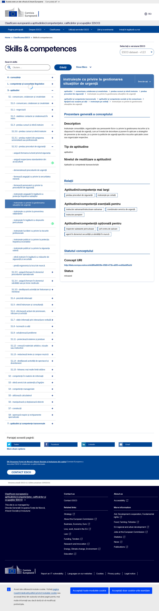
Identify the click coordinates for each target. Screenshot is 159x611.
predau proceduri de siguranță (79, 195)
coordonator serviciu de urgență (121, 209)
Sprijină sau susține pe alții (75, 102)
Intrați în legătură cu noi (129, 29)
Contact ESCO (70, 500)
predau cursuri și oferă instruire (124, 91)
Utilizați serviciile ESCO (78, 29)
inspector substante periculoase (80, 229)
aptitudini (68, 91)
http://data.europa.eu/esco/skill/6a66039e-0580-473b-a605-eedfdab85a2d (98, 265)
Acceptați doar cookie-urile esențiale (131, 590)
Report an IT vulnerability (52, 573)
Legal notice (129, 573)
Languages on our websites (79, 573)
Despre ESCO (35, 29)
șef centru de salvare (108, 229)
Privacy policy (114, 573)
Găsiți (63, 67)
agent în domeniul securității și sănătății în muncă (87, 234)
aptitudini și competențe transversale (80, 99)
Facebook (55, 444)
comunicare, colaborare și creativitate (92, 91)
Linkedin (91, 444)
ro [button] (150, 14)
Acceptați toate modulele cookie (89, 590)
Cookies (100, 573)
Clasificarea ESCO (21, 37)
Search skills (11, 62)
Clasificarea (55, 29)
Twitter (16, 444)
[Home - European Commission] (25, 12)
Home (7, 37)
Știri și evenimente (105, 29)
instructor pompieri (74, 215)
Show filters (81, 67)
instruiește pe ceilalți (99, 102)
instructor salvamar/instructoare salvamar (84, 209)
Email (127, 444)
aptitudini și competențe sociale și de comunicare (120, 99)
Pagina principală (15, 29)
